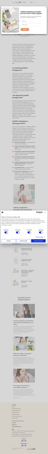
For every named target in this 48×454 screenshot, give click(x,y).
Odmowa (9, 240)
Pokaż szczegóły (39, 237)
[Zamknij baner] (45, 212)
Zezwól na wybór (23, 240)
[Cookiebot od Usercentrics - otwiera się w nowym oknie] (37, 212)
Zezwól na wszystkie (38, 240)
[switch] (18, 232)
